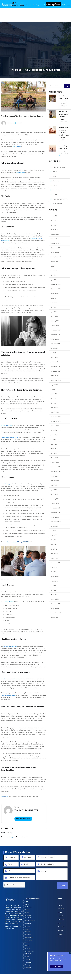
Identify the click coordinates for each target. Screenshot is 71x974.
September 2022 (56, 344)
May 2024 (53, 275)
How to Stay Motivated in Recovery (63, 148)
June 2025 (54, 216)
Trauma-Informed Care (60, 199)
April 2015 (53, 590)
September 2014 (56, 613)
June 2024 (54, 271)
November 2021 (55, 371)
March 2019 (54, 494)
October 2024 (55, 252)
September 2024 (56, 257)
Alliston (27, 901)
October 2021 (55, 376)
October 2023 (55, 293)
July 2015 (53, 586)
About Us (29, 5)
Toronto (27, 959)
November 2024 (55, 248)
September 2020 (56, 430)
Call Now (57, 966)
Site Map (60, 930)
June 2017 (54, 535)
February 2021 (55, 408)
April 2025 (53, 225)
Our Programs (37, 5)
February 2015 (55, 599)
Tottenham (28, 962)
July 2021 (53, 389)
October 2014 (55, 608)
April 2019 (53, 490)
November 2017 (55, 512)
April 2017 (53, 544)
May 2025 (53, 220)
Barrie (27, 910)
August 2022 (54, 348)
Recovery (61, 920)
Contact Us (61, 927)
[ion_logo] (6, 4)
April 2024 (53, 280)
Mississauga (29, 937)
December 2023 (55, 284)
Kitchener (28, 932)
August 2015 (54, 581)
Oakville (27, 943)
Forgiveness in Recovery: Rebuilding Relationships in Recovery (64, 132)
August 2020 (54, 435)
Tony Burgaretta (10, 123)
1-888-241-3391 (60, 5)
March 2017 (54, 549)
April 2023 (53, 312)
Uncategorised (57, 204)
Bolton (27, 912)
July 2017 (53, 531)
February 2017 (55, 554)
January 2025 (55, 239)
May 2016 (53, 572)
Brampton (28, 915)
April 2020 (53, 453)
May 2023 (53, 307)
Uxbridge (28, 965)
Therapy (55, 194)
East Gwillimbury (30, 921)
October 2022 (55, 339)
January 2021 (55, 412)
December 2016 (55, 563)
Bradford (28, 918)
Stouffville (28, 954)
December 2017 (55, 508)
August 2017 (54, 526)
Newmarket (28, 940)
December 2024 (55, 243)
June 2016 (54, 567)
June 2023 (54, 303)
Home (22, 5)
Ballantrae (28, 907)
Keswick (27, 926)
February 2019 (55, 499)
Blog (54, 176)
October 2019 (55, 476)
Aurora (27, 904)
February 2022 (55, 357)
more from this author (23, 818)
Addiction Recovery (59, 167)
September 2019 (56, 481)
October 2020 (55, 426)
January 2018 (55, 503)
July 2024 (53, 266)
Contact (46, 5)
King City (28, 929)
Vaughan (28, 968)
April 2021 (53, 403)
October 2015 (55, 576)
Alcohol (55, 172)
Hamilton (28, 923)
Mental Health (57, 190)
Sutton (27, 957)
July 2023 (53, 298)
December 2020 (55, 417)
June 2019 (54, 485)
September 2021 (56, 380)
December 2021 (55, 366)
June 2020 (54, 444)
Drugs (55, 185)
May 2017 (53, 540)
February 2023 (55, 321)
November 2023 (55, 289)
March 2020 (54, 458)
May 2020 (53, 449)
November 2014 (55, 604)
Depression (56, 181)
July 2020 (53, 439)
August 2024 (54, 261)
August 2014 (54, 617)
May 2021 (53, 398)
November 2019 (55, 471)
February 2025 (55, 234)
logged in (13, 837)
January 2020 (55, 462)
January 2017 (55, 558)
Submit (62, 886)
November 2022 (55, 335)
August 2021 (54, 385)
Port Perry (28, 948)
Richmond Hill (29, 951)
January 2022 (55, 362)
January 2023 (55, 325)
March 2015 (54, 595)
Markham (28, 934)
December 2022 (55, 330)
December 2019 (55, 467)
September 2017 (56, 522)
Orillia (27, 945)
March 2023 (54, 316)
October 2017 (55, 517)
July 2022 (53, 353)
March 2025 (54, 230)
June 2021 (54, 394)
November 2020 (55, 421)
